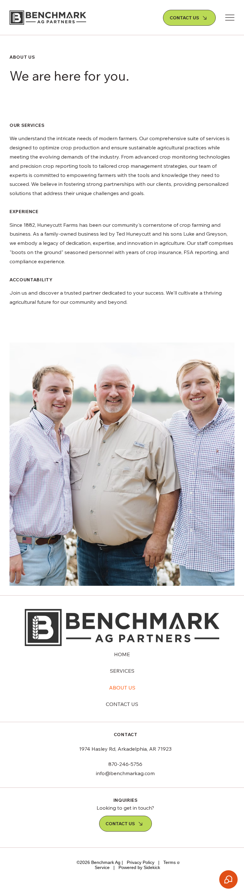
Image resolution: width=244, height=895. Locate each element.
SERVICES (122, 671)
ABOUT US (122, 687)
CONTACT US (122, 704)
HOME (122, 654)
